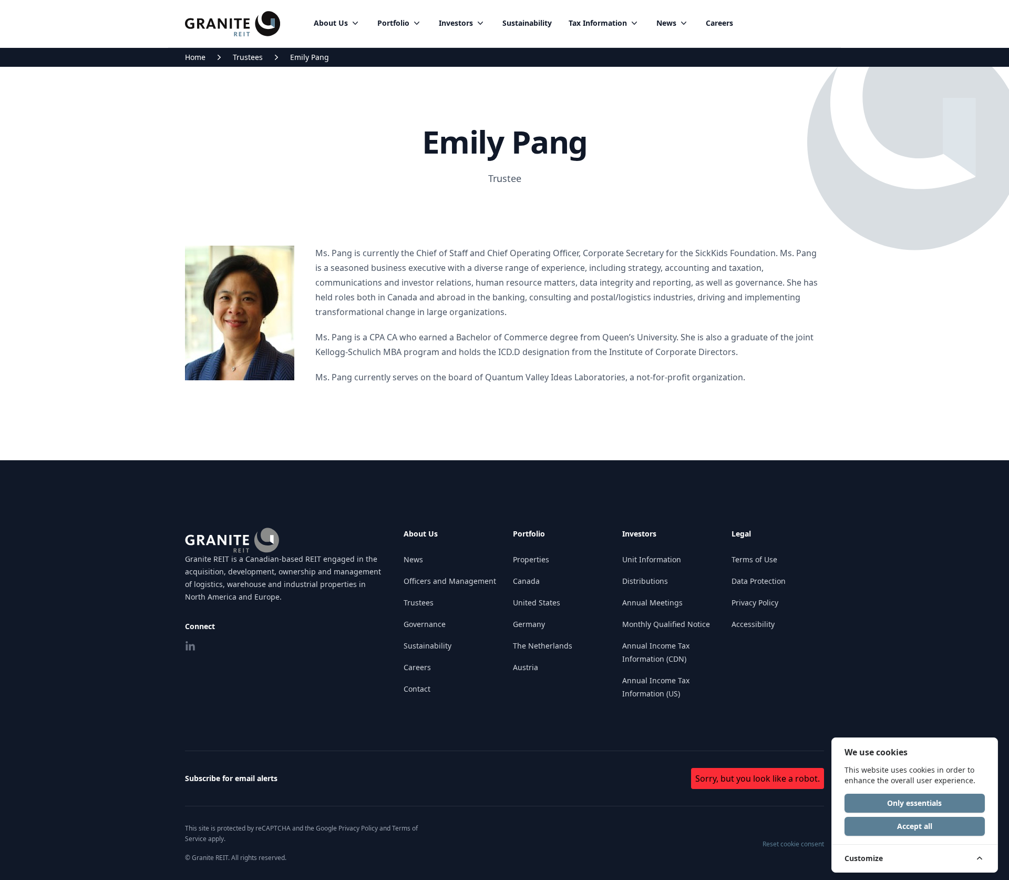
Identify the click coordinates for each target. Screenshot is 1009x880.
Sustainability (527, 23)
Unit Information (651, 559)
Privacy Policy (755, 603)
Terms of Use (754, 559)
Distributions (645, 581)
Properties (531, 559)
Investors (456, 23)
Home (195, 57)
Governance (425, 624)
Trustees (248, 57)
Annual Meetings (652, 603)
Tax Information (598, 23)
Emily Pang (309, 57)
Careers (719, 23)
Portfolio (393, 23)
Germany (529, 624)
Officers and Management (450, 581)
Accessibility (753, 624)
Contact (417, 689)
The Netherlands (542, 646)
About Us (331, 23)
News (666, 23)
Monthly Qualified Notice (666, 624)
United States (536, 603)
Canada (526, 581)
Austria (525, 667)
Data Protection (759, 581)
